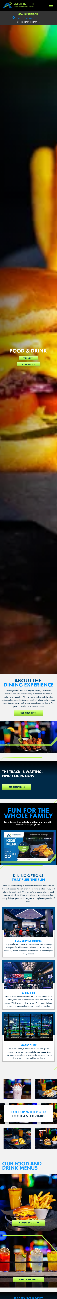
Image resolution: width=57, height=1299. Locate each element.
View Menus (28, 358)
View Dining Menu (28, 1222)
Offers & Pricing (29, 364)
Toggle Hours (39, 22)
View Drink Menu (28, 1279)
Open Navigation (50, 5)
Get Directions (24, 18)
